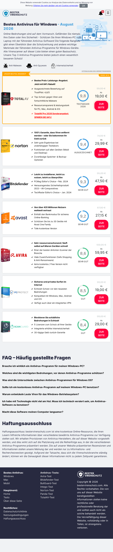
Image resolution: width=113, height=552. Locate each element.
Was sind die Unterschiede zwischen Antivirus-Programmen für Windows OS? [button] (47, 380)
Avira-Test (45, 476)
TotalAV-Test (47, 497)
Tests (6, 497)
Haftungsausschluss (15, 518)
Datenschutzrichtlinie (15, 511)
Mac (6, 479)
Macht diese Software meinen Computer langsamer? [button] (32, 411)
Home (7, 493)
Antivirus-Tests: (49, 472)
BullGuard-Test (48, 483)
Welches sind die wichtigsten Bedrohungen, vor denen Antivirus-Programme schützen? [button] (53, 373)
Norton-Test (47, 490)
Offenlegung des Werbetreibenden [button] (96, 71)
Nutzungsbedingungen (16, 515)
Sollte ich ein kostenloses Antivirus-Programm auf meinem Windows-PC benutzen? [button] (50, 387)
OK (83, 5)
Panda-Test (46, 493)
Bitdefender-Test (49, 479)
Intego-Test (46, 486)
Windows (9, 476)
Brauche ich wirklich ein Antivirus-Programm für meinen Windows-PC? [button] (43, 366)
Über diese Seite (13, 500)
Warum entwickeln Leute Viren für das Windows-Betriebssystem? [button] (40, 394)
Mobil (7, 483)
